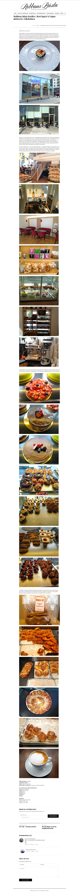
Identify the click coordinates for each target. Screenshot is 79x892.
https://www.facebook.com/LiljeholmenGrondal (35, 840)
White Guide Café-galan (28, 144)
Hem (33, 25)
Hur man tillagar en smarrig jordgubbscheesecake (49, 827)
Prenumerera (53, 816)
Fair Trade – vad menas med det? (27, 827)
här (24, 792)
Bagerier (37, 25)
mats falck (32, 844)
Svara (37, 844)
